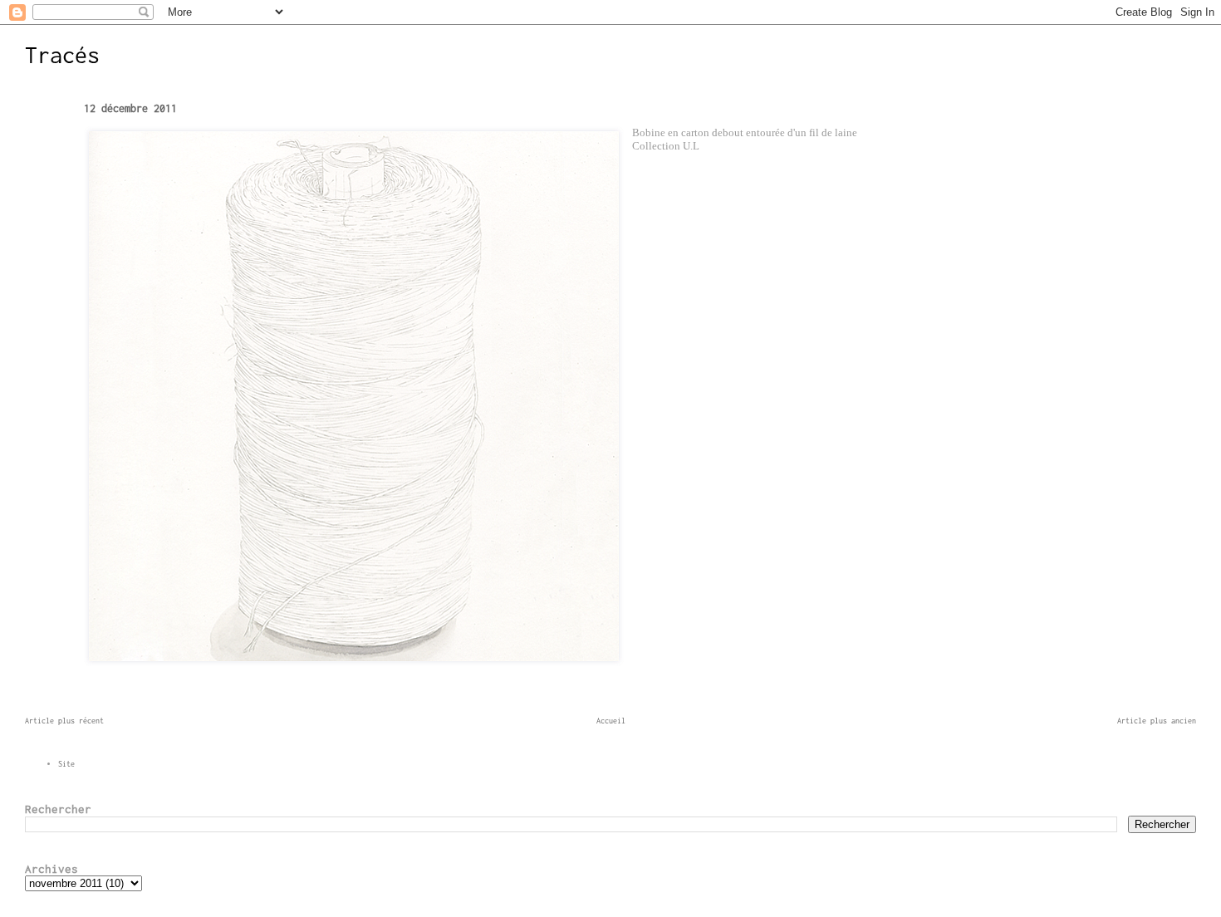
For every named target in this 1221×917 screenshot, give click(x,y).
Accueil (610, 720)
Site (66, 763)
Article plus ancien (1156, 720)
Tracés (62, 55)
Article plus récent (64, 720)
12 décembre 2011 (130, 108)
